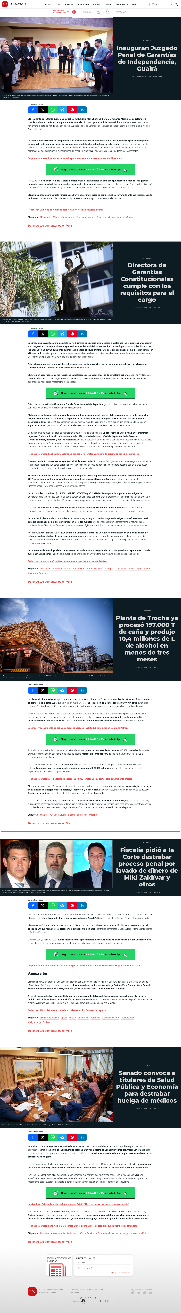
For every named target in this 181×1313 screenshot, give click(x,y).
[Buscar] (176, 4)
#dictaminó (78, 568)
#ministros (72, 1233)
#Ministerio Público (49, 1017)
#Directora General (37, 573)
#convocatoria (58, 1233)
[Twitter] (139, 1293)
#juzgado (81, 217)
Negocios (147, 611)
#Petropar (82, 814)
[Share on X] (43, 109)
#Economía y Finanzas (107, 1233)
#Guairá (129, 217)
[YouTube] (151, 1293)
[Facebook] (133, 1293)
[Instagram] (145, 1293)
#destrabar (83, 1017)
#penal (91, 217)
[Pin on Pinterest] (72, 109)
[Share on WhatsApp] (53, 109)
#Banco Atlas (127, 1017)
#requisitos (121, 568)
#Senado (44, 1233)
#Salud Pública (87, 1233)
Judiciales (147, 41)
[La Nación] (14, 4)
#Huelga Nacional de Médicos (134, 1233)
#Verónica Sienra (94, 568)
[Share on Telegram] (62, 109)
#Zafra (71, 814)
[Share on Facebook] (33, 109)
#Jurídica (57, 568)
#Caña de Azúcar (57, 814)
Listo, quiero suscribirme (120, 1273)
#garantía (101, 217)
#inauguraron (67, 217)
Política (147, 1066)
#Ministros (45, 217)
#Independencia (116, 217)
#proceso (95, 1017)
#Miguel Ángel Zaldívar (39, 1022)
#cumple (108, 568)
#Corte (55, 217)
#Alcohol (93, 814)
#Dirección (45, 568)
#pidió (64, 1017)
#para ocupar (135, 568)
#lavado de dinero (110, 1017)
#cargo (146, 568)
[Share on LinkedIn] (82, 109)
